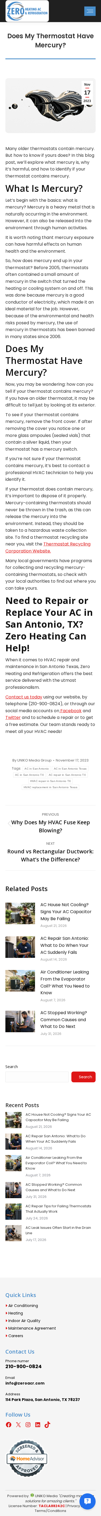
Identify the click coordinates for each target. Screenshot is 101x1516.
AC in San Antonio (37, 768)
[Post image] (20, 913)
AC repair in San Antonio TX (67, 774)
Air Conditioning (22, 1305)
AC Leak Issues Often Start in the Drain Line (58, 1230)
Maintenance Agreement (31, 1328)
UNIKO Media (46, 1495)
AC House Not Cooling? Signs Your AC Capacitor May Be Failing (66, 912)
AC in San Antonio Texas (70, 768)
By (32, 760)
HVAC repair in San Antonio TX (50, 781)
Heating (15, 1313)
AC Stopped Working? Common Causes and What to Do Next (63, 1020)
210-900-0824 (23, 1366)
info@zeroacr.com (24, 1383)
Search (11, 1066)
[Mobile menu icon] (90, 11)
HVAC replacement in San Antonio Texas (50, 787)
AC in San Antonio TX (29, 774)
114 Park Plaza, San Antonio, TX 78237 (42, 1399)
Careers (15, 1335)
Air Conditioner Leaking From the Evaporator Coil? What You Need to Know (65, 982)
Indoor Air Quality (23, 1320)
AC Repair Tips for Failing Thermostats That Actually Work (58, 1209)
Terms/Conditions (50, 1510)
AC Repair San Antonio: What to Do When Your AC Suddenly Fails (64, 945)
